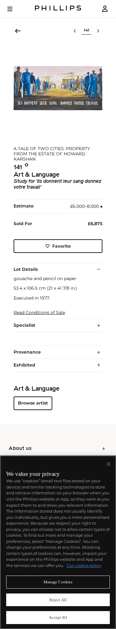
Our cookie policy (84, 565)
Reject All (58, 600)
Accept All (58, 617)
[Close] (108, 464)
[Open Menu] (14, 9)
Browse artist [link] (33, 403)
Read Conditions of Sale (39, 312)
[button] (58, 88)
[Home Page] (58, 9)
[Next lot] (98, 31)
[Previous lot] (75, 31)
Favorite (61, 246)
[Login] (105, 9)
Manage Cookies (58, 582)
